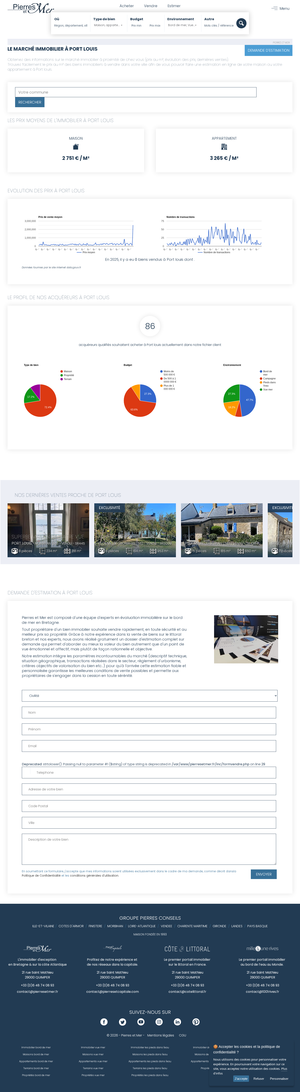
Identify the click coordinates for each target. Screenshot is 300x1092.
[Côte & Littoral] (187, 951)
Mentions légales (160, 1035)
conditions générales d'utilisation (94, 876)
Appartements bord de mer (36, 1061)
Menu (284, 8)
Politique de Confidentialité (41, 876)
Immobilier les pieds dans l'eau (150, 1047)
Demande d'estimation (268, 50)
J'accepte (241, 1078)
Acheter (127, 5)
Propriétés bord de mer (36, 1075)
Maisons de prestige (207, 1054)
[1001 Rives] (262, 951)
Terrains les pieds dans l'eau (150, 1068)
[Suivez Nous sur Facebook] (104, 1024)
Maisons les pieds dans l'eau (150, 1054)
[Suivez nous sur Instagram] (159, 1024)
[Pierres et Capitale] (112, 951)
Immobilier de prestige (207, 1047)
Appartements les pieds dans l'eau (150, 1061)
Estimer (174, 5)
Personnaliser (279, 1078)
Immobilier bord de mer (36, 1047)
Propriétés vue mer (93, 1075)
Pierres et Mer (281, 42)
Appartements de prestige (207, 1061)
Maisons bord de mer (36, 1054)
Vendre (150, 5)
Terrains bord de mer (36, 1068)
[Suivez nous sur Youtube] (140, 1024)
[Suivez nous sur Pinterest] (196, 1024)
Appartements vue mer (93, 1061)
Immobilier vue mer (93, 1047)
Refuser (258, 1078)
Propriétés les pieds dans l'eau (149, 1075)
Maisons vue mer (92, 1054)
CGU (182, 1035)
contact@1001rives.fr (262, 991)
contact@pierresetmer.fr (37, 991)
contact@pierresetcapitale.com (112, 991)
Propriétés (207, 1068)
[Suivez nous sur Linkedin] (177, 1024)
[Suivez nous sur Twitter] (122, 1024)
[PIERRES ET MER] (37, 951)
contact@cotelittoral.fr (187, 991)
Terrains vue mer (93, 1068)
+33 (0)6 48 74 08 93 (37, 985)
